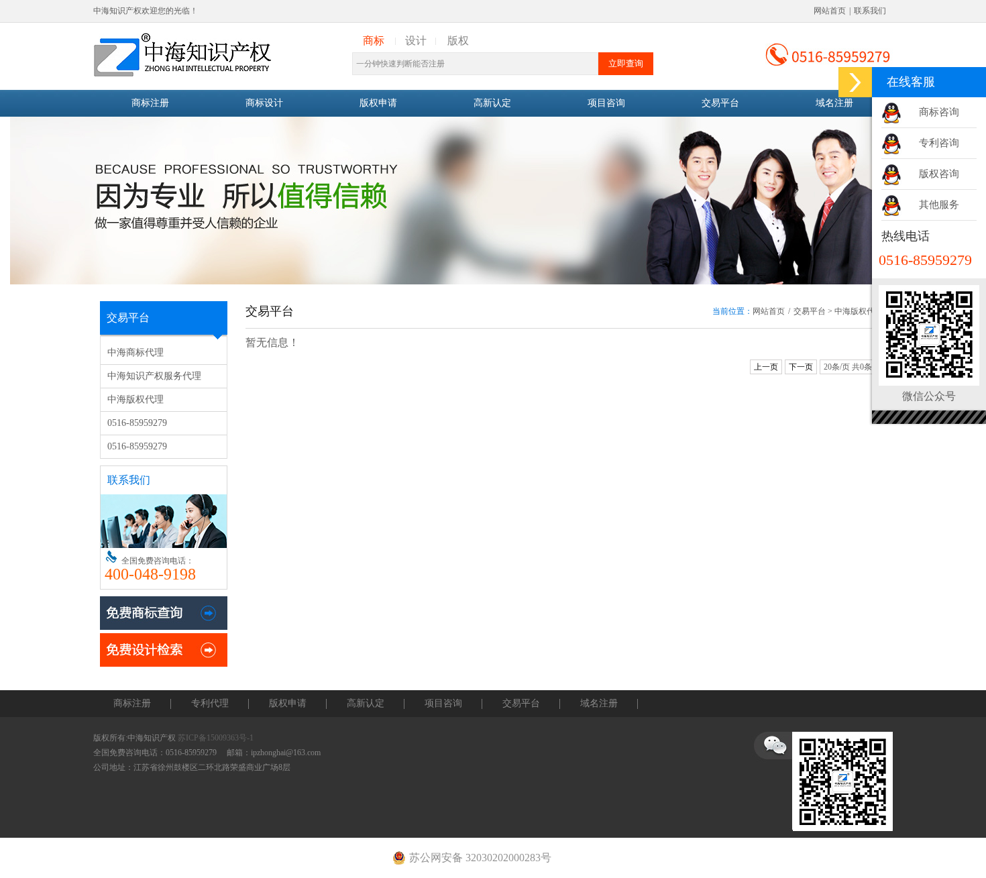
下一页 (801, 367)
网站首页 (830, 10)
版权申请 (378, 103)
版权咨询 (939, 173)
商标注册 (150, 103)
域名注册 (834, 103)
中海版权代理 (135, 399)
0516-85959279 (137, 423)
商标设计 (264, 103)
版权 (458, 40)
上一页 (766, 367)
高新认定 (492, 103)
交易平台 (720, 103)
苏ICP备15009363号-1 (216, 738)
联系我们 (870, 10)
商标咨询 (939, 112)
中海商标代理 (135, 352)
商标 (373, 40)
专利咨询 (939, 143)
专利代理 (210, 703)
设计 (416, 40)
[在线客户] (855, 82)
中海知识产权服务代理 (154, 376)
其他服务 (939, 204)
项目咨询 (606, 103)
